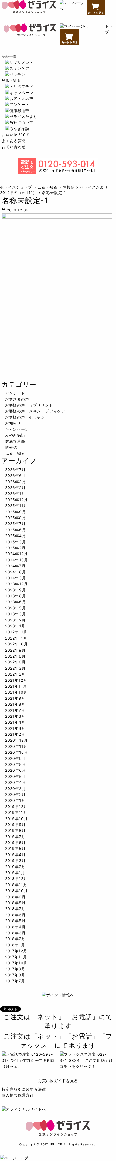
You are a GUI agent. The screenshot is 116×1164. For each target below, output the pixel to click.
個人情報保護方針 (18, 1095)
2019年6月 (15, 842)
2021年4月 (15, 722)
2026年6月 (15, 475)
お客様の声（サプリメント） (31, 405)
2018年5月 (15, 920)
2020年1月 (15, 800)
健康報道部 (15, 441)
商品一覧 (9, 56)
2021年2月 (15, 734)
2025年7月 (15, 523)
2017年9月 (15, 969)
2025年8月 (15, 517)
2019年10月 (16, 818)
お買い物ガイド (16, 134)
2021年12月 (16, 680)
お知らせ (13, 423)
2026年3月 (15, 481)
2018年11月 (16, 884)
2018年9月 (15, 896)
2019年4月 (15, 854)
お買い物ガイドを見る (58, 1080)
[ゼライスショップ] (29, 8)
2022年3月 (15, 668)
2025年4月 (15, 535)
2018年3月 (15, 933)
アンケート (15, 393)
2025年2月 (15, 547)
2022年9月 (15, 650)
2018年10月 (16, 890)
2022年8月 (15, 656)
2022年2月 (15, 674)
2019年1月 (15, 872)
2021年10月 (16, 692)
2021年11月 (16, 686)
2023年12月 (16, 583)
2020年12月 (16, 740)
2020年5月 (15, 776)
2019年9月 (15, 824)
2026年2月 (15, 487)
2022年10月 (16, 644)
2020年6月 (15, 770)
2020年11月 (16, 746)
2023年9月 (15, 590)
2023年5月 (15, 608)
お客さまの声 (17, 399)
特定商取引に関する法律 (24, 1089)
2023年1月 (15, 626)
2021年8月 (15, 704)
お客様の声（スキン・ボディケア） (37, 411)
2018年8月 (15, 902)
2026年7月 (15, 469)
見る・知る (11, 80)
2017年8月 (15, 975)
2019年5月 (15, 848)
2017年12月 (16, 951)
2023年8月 (15, 596)
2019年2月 (15, 866)
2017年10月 (16, 963)
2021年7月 (15, 710)
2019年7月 (15, 836)
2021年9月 (15, 698)
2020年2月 (15, 794)
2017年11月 (16, 957)
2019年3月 (15, 860)
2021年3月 (15, 728)
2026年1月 (15, 493)
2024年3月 (15, 578)
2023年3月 (15, 614)
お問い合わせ (14, 146)
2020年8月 (15, 764)
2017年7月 (15, 981)
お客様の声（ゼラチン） (27, 417)
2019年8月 (15, 830)
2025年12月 (16, 499)
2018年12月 (16, 878)
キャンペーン (17, 429)
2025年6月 (15, 529)
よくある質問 (14, 140)
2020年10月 (16, 752)
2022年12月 (16, 632)
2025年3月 (15, 542)
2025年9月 (15, 511)
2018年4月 (15, 927)
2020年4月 (15, 782)
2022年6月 (15, 662)
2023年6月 (15, 601)
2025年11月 (16, 505)
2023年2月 (15, 620)
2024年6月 (15, 572)
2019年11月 (16, 812)
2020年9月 (15, 758)
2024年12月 (16, 553)
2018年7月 (15, 908)
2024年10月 (16, 560)
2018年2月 (15, 938)
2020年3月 (15, 788)
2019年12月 (16, 806)
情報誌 (11, 447)
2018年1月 (15, 945)
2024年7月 (15, 565)
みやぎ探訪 (15, 435)
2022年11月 (16, 638)
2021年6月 (15, 716)
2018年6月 (15, 914)
